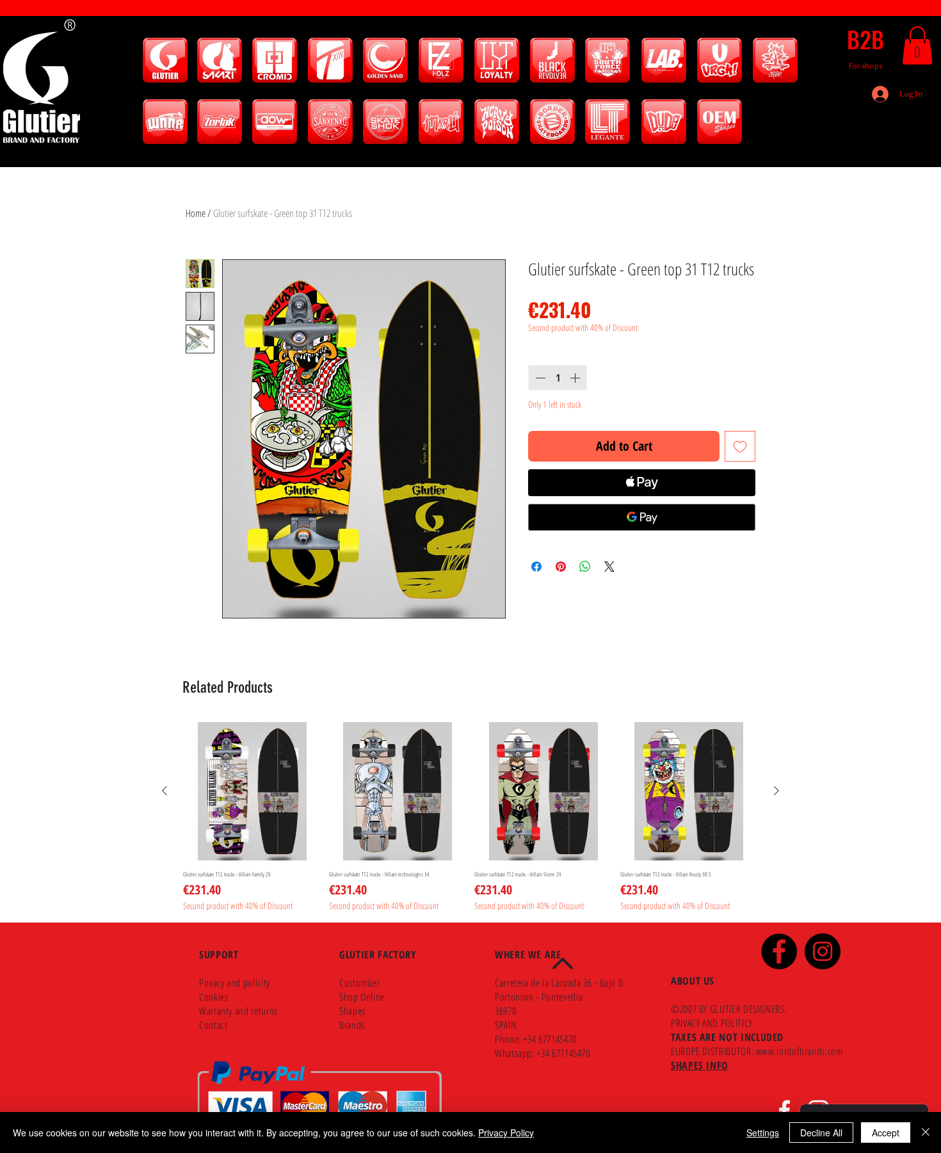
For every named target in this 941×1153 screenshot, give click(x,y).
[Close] (925, 1132)
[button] (917, 45)
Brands (352, 1025)
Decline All (821, 1132)
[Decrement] (539, 378)
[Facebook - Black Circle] (779, 951)
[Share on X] (609, 566)
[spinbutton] (557, 378)
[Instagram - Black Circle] (822, 951)
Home (195, 213)
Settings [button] (762, 1132)
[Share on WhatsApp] (585, 566)
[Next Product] (776, 790)
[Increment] (576, 378)
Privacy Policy (506, 1132)
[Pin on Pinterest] (560, 566)
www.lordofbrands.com (799, 1051)
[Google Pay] (641, 517)
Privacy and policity (234, 983)
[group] (470, 817)
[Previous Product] (164, 790)
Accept (885, 1132)
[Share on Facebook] (536, 566)
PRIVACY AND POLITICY (712, 1023)
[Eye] (165, 60)
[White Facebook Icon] (784, 1110)
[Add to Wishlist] (740, 446)
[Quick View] (252, 791)
